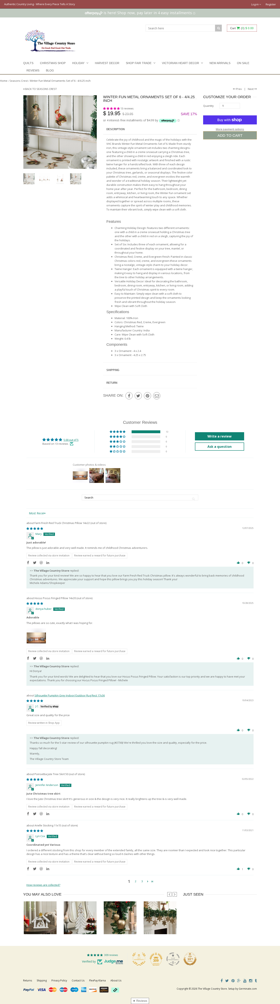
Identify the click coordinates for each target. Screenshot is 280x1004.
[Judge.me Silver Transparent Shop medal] (173, 959)
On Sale (243, 63)
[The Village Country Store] (50, 39)
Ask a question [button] (219, 446)
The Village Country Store (212, 988)
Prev (239, 89)
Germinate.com (248, 988)
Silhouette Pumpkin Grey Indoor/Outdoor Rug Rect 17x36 (69, 695)
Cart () (242, 28)
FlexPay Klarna (97, 980)
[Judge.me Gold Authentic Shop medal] (139, 959)
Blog (50, 70)
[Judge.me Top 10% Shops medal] (190, 959)
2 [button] (135, 881)
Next (251, 89)
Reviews (32, 70)
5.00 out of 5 (71, 440)
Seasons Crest (18, 81)
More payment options (230, 129)
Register (271, 4)
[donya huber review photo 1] (36, 638)
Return (111, 382)
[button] (111, 108)
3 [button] (142, 881)
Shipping (112, 370)
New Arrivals (219, 63)
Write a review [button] (219, 436)
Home (3, 81)
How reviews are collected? (43, 885)
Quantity (208, 106)
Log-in (255, 4)
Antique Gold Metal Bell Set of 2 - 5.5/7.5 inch (130, 925)
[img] (34, 528)
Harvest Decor (107, 63)
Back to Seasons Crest (41, 89)
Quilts (28, 63)
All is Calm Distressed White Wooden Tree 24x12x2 (94, 925)
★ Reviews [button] (140, 1000)
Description (115, 129)
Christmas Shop (53, 63)
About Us (115, 980)
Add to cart (229, 135)
